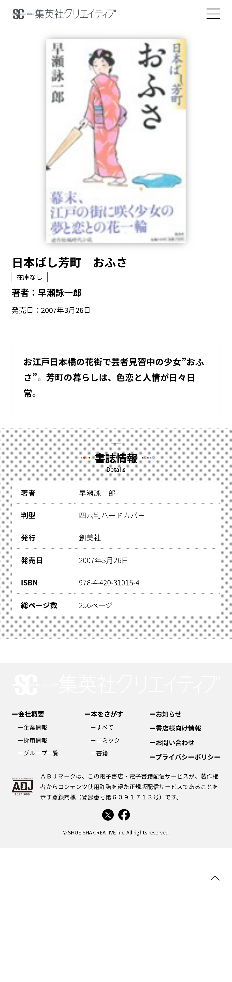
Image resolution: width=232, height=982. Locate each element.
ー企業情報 (32, 727)
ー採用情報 (32, 740)
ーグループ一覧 (38, 753)
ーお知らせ (165, 714)
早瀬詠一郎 (60, 292)
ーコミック (105, 740)
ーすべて (101, 727)
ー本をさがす (103, 714)
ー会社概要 (28, 714)
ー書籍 (99, 753)
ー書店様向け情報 (175, 728)
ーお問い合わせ (172, 742)
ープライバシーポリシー (184, 757)
